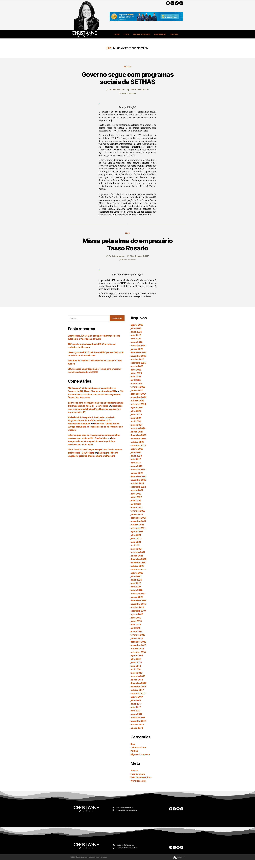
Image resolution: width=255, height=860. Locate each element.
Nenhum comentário (129, 93)
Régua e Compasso (141, 34)
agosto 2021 (136, 531)
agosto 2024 (136, 407)
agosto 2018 (136, 655)
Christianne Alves (118, 90)
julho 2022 (135, 493)
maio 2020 (135, 583)
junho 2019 (136, 621)
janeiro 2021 (136, 555)
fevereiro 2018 (137, 676)
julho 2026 (135, 328)
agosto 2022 (136, 490)
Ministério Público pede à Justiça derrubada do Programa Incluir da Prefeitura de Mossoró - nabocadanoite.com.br (91, 420)
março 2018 (136, 673)
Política (127, 67)
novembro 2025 (138, 356)
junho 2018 (136, 662)
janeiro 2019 (136, 638)
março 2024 (136, 425)
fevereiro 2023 (137, 469)
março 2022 (136, 507)
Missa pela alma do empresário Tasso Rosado (127, 244)
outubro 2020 (137, 566)
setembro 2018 (138, 652)
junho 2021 (136, 538)
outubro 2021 (137, 524)
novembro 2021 (138, 521)
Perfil (126, 34)
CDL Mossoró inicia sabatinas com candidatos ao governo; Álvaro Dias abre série (96, 394)
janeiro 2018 (136, 679)
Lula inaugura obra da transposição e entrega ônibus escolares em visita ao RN (91, 441)
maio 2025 (135, 376)
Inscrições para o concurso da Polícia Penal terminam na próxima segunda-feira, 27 (95, 409)
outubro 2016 (137, 724)
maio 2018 (135, 666)
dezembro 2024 (138, 394)
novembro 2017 (138, 686)
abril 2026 (135, 338)
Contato (174, 34)
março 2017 (136, 714)
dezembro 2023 (138, 435)
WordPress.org (138, 781)
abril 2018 (135, 669)
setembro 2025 (138, 363)
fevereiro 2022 (137, 511)
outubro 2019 (137, 607)
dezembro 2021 (138, 518)
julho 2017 (135, 700)
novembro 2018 (138, 645)
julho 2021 (135, 535)
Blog (127, 233)
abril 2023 (135, 462)
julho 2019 (135, 617)
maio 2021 (135, 542)
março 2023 (136, 466)
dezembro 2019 (138, 600)
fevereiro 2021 (137, 552)
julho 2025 (135, 370)
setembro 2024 (138, 404)
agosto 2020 (136, 573)
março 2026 (136, 342)
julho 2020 (135, 576)
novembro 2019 (138, 604)
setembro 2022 (138, 487)
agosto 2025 (136, 366)
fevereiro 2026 (137, 345)
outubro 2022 (137, 483)
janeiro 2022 (136, 514)
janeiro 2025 (136, 390)
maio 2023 (135, 459)
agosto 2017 (136, 697)
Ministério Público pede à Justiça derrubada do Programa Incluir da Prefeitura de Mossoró (95, 426)
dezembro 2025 (138, 352)
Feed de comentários (141, 777)
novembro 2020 (138, 562)
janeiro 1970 (136, 728)
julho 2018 (135, 659)
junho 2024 (136, 414)
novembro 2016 (138, 721)
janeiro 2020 (136, 597)
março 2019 (136, 631)
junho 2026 (136, 332)
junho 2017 (136, 704)
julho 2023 (135, 452)
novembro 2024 (138, 397)
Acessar (134, 770)
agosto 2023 (136, 449)
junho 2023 (136, 456)
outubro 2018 (137, 648)
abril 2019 (135, 628)
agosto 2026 (136, 325)
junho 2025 (136, 373)
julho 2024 (135, 411)
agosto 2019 (136, 614)
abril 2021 (135, 545)
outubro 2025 (137, 359)
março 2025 (136, 383)
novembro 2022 (138, 480)
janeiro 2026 (136, 349)
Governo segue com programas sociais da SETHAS (127, 78)
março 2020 (136, 590)
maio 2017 (135, 707)
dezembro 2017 (138, 683)
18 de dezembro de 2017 (139, 90)
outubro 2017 (137, 690)
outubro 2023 (137, 442)
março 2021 (136, 549)
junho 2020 (136, 580)
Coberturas (160, 34)
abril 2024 (135, 421)
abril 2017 (135, 710)
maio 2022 (135, 500)
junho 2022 (136, 497)
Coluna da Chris (138, 747)
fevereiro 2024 (137, 428)
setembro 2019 (138, 611)
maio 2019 (135, 624)
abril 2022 (135, 504)
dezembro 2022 (138, 476)
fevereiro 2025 (137, 387)
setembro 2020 (138, 569)
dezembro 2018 (138, 642)
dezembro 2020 (138, 559)
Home (117, 34)
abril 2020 (135, 586)
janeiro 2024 (136, 431)
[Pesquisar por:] (88, 318)
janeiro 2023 (136, 473)
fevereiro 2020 (137, 593)
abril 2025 (135, 380)
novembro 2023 (138, 438)
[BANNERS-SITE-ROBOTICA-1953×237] (146, 20)
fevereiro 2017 (137, 717)
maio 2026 (135, 335)
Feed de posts (137, 774)
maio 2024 (135, 418)
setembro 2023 (138, 445)
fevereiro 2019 (137, 635)
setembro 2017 (138, 693)
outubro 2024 (137, 400)
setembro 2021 (138, 528)
